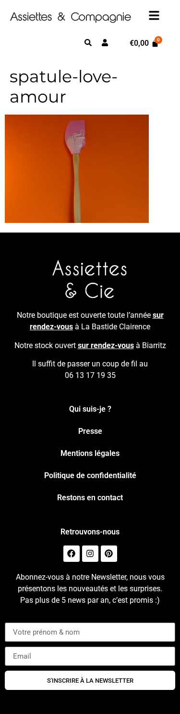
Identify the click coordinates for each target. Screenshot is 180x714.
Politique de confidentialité (90, 475)
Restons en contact (90, 497)
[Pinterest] (109, 553)
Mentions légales (90, 453)
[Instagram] (90, 553)
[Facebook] (71, 553)
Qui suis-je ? (90, 409)
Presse (90, 431)
